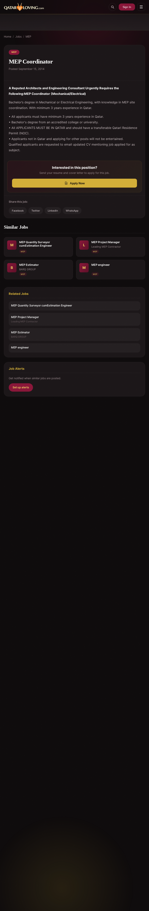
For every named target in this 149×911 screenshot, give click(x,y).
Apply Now (77, 183)
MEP (28, 36)
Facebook (18, 210)
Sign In (127, 7)
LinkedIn (53, 210)
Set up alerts (21, 387)
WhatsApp (72, 210)
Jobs (18, 36)
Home (7, 36)
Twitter (35, 210)
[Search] (112, 7)
